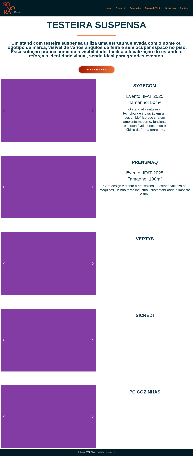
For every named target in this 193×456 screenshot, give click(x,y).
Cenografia (135, 8)
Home (108, 8)
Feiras (119, 8)
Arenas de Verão (153, 8)
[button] (4, 110)
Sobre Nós (170, 8)
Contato (184, 8)
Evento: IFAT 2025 (144, 96)
